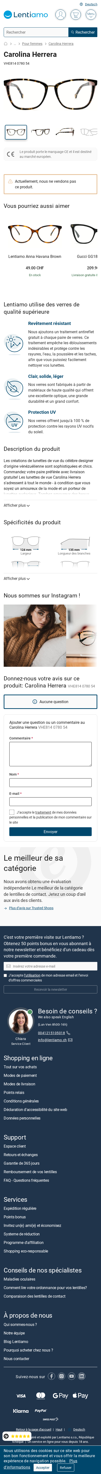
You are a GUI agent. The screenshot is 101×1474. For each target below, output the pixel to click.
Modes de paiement (20, 1075)
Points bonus (15, 1217)
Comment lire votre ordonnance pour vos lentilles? (45, 1288)
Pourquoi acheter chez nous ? (28, 1350)
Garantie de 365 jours (21, 1163)
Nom (14, 774)
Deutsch (91, 4)
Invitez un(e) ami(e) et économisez (32, 1225)
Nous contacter (16, 1358)
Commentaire (21, 738)
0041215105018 (51, 1032)
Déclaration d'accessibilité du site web (35, 1109)
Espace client (15, 1146)
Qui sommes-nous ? (20, 1324)
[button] (16, 132)
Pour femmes (32, 43)
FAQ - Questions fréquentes (26, 1180)
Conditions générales (21, 1101)
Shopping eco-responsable (26, 1251)
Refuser (66, 1467)
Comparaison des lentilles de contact (34, 1296)
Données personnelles (22, 1118)
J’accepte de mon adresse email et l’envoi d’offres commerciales (48, 978)
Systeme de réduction (22, 1234)
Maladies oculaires (19, 1279)
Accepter (43, 1467)
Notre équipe (14, 1333)
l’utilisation (32, 975)
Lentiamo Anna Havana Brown (34, 256)
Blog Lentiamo (16, 1341)
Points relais (14, 1092)
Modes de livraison (19, 1084)
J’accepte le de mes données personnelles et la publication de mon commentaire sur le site (50, 817)
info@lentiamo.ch (52, 1040)
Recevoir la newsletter (50, 989)
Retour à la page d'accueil (33, 1429)
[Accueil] (6, 43)
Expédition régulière (20, 1208)
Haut (59, 1429)
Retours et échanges (21, 1154)
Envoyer (50, 831)
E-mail (15, 793)
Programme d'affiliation (23, 1242)
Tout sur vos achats (20, 1067)
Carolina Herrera (61, 43)
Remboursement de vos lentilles (30, 1171)
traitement (43, 812)
